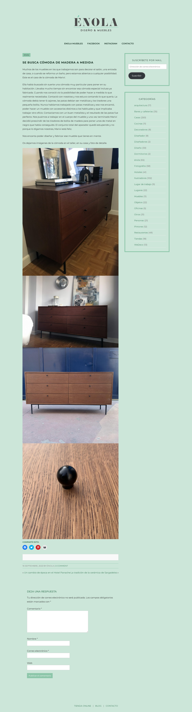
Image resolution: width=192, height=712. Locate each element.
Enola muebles (73, 43)
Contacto (128, 43)
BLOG (98, 706)
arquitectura (140, 105)
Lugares (138, 190)
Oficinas (138, 208)
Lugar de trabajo (143, 184)
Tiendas (138, 239)
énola (26, 55)
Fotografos (140, 166)
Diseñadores (140, 142)
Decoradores (141, 129)
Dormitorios (140, 154)
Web (29, 663)
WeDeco (138, 245)
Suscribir (136, 75)
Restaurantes (141, 232)
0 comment (61, 566)
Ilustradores (140, 178)
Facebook (93, 43)
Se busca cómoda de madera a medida (57, 62)
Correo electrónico (38, 650)
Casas (137, 117)
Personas (139, 220)
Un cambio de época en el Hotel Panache (47, 572)
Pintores (138, 226)
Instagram (110, 43)
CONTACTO (112, 706)
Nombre (32, 638)
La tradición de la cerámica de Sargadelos (94, 572)
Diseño (138, 148)
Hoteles (138, 172)
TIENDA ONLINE (82, 706)
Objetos (138, 202)
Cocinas (138, 123)
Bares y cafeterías (143, 111)
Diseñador (139, 136)
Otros (137, 214)
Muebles (138, 196)
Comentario (34, 608)
